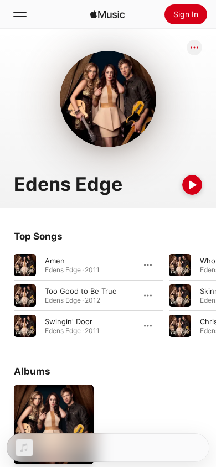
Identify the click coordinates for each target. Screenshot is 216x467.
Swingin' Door (68, 321)
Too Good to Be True (81, 291)
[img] (107, 14)
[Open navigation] (20, 14)
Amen (55, 260)
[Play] (192, 185)
